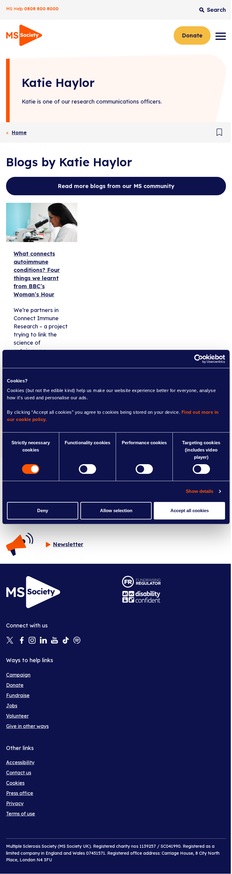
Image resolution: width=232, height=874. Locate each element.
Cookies (15, 783)
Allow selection (116, 510)
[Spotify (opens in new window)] (77, 640)
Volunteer (17, 716)
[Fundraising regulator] (141, 582)
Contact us (18, 773)
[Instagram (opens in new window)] (32, 640)
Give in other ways (27, 726)
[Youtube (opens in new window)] (54, 640)
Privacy (15, 803)
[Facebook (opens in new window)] (21, 640)
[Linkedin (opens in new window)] (43, 640)
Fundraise (18, 695)
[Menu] (220, 36)
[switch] (87, 469)
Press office (19, 793)
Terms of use (20, 814)
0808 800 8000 (41, 8)
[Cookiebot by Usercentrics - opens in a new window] (198, 358)
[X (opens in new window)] (10, 640)
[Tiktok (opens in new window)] (65, 640)
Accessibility (20, 762)
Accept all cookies (189, 510)
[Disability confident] (141, 597)
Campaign (18, 675)
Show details (199, 491)
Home (19, 132)
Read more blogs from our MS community (116, 186)
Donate (192, 35)
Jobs (11, 706)
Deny (42, 510)
